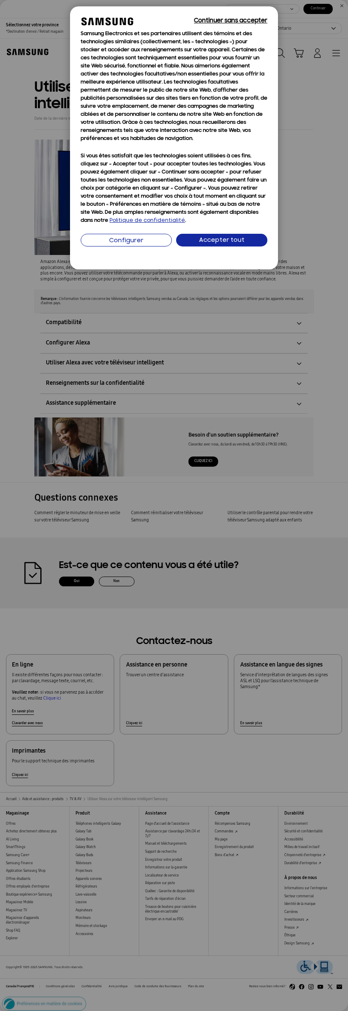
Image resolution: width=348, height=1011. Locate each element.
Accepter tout (221, 240)
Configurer (126, 241)
